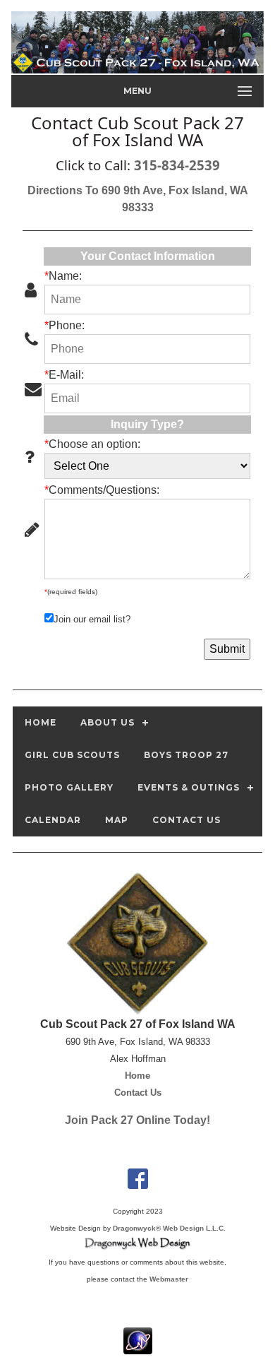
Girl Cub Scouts (72, 755)
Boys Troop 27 (186, 755)
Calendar (53, 820)
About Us (107, 722)
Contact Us (186, 820)
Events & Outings (189, 787)
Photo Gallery (69, 787)
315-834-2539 (177, 165)
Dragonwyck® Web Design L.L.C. (169, 1228)
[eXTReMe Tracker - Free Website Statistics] (137, 1347)
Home (40, 722)
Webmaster (168, 1279)
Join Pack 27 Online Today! (137, 1120)
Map (116, 820)
